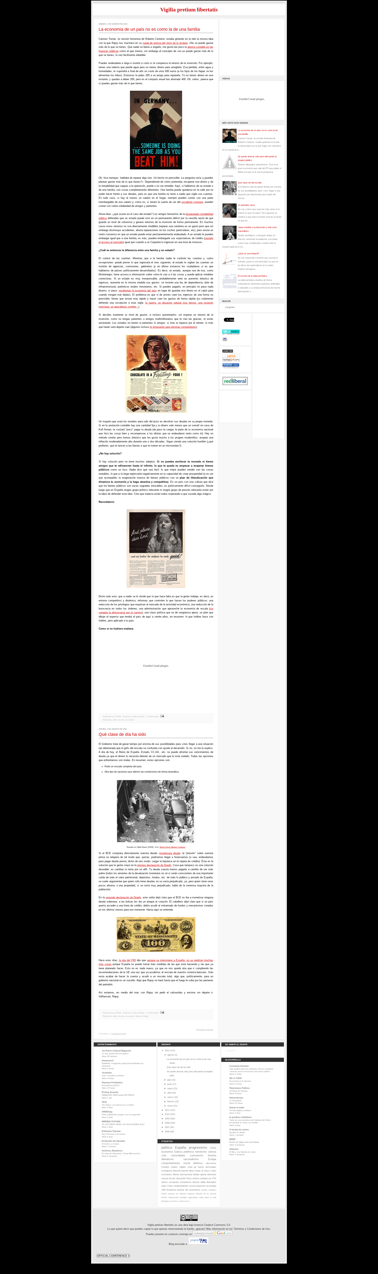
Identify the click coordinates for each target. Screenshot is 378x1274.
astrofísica (173, 1201)
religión (182, 1167)
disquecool (107, 1060)
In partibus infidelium (240, 1117)
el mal (213, 1197)
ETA (214, 1178)
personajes (211, 1167)
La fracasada (235, 1100)
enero (170, 1106)
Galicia (178, 1151)
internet (184, 1171)
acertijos (183, 1197)
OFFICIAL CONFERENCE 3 (113, 1255)
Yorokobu (107, 1073)
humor (201, 1167)
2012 (167, 1050)
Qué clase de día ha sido (122, 734)
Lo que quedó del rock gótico (115, 1053)
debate (196, 1174)
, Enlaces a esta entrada (133, 716)
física (189, 1178)
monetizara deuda (169, 853)
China (170, 1186)
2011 (167, 1110)
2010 (167, 1114)
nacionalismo (190, 1159)
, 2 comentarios (152, 716)
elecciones (211, 1163)
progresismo (198, 1147)
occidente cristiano (192, 202)
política (166, 1147)
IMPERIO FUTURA (111, 1121)
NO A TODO (235, 1078)
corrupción (174, 1182)
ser (209, 1178)
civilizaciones (184, 1201)
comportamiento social (175, 1163)
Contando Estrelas (239, 1066)
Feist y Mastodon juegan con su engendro (121, 1114)
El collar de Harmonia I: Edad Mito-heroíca (121, 1153)
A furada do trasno (239, 1129)
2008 (167, 1123)
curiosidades (178, 1155)
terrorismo (201, 1151)
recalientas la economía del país (138, 290)
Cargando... (230, 1050)
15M (163, 1190)
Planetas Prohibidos (112, 1082)
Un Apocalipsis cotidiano (240, 1110)
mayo (170, 1088)
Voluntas (233, 1149)
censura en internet (177, 1194)
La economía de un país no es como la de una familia (149, 29)
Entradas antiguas (204, 1029)
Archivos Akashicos (112, 1150)
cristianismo (185, 1182)
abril (169, 1093)
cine (163, 1155)
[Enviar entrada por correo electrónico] (161, 716)
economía (129, 720)
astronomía (173, 1197)
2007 (167, 1127)
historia (212, 1155)
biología (165, 1201)
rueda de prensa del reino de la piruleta (165, 43)
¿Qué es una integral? (248, 253)
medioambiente (181, 1186)
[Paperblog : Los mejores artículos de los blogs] (198, 1244)
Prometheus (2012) (110, 1085)
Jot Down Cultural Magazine (116, 1050)
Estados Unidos (169, 1167)
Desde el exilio (236, 1107)
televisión (211, 1174)
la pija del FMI (127, 960)
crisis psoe (204, 1197)
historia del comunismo (188, 1190)
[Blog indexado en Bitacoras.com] (230, 367)
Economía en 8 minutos (240, 1081)
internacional (186, 1174)
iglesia (203, 1174)
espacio (191, 1194)
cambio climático (208, 1190)
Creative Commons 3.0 (217, 1225)
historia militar (199, 1182)
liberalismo (167, 1159)
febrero (170, 1101)
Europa (212, 1159)
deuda (121, 720)
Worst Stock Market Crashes (172, 847)
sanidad (204, 1178)
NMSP (232, 1139)
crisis (115, 720)
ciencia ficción (168, 1178)
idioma (176, 1174)
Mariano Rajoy (141, 1016)
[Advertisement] (251, 46)
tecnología (211, 1186)
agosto (170, 1055)
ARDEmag (107, 1111)
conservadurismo (197, 1186)
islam (163, 1186)
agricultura (193, 1197)
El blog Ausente (110, 1092)
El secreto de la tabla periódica (252, 276)
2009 (167, 1118)
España (180, 1147)
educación (181, 1178)
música (195, 1178)
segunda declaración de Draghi (123, 897)
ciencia (212, 1151)
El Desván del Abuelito (113, 1141)
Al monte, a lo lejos (110, 1144)
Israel (163, 1194)
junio (169, 1084)
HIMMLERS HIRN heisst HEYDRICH (118, 1095)
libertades (211, 1182)
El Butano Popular (111, 1131)
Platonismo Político (239, 1088)
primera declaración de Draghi (154, 865)
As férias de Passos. (238, 1091)
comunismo (196, 1155)
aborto (164, 1182)
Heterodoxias (236, 1097)
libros (192, 1171)
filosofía (177, 1171)
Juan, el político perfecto (113, 1075)
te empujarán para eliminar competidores (173, 326)
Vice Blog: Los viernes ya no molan (118, 1105)
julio (169, 1080)
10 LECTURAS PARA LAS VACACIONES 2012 (123, 1124)
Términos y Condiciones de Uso (251, 1229)
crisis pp (191, 1167)
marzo (170, 1097)
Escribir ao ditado (237, 1132)
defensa (197, 1163)
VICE (104, 1102)
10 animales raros (246, 205)
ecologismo (166, 1171)
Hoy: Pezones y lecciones (113, 1134)
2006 (167, 1131)
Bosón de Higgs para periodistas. (244, 1142)
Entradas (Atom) (118, 1034)
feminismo (171, 1190)
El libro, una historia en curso (242, 1152)
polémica (188, 1151)
